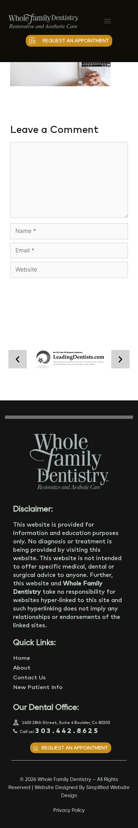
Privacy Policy (69, 812)
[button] (107, 20)
